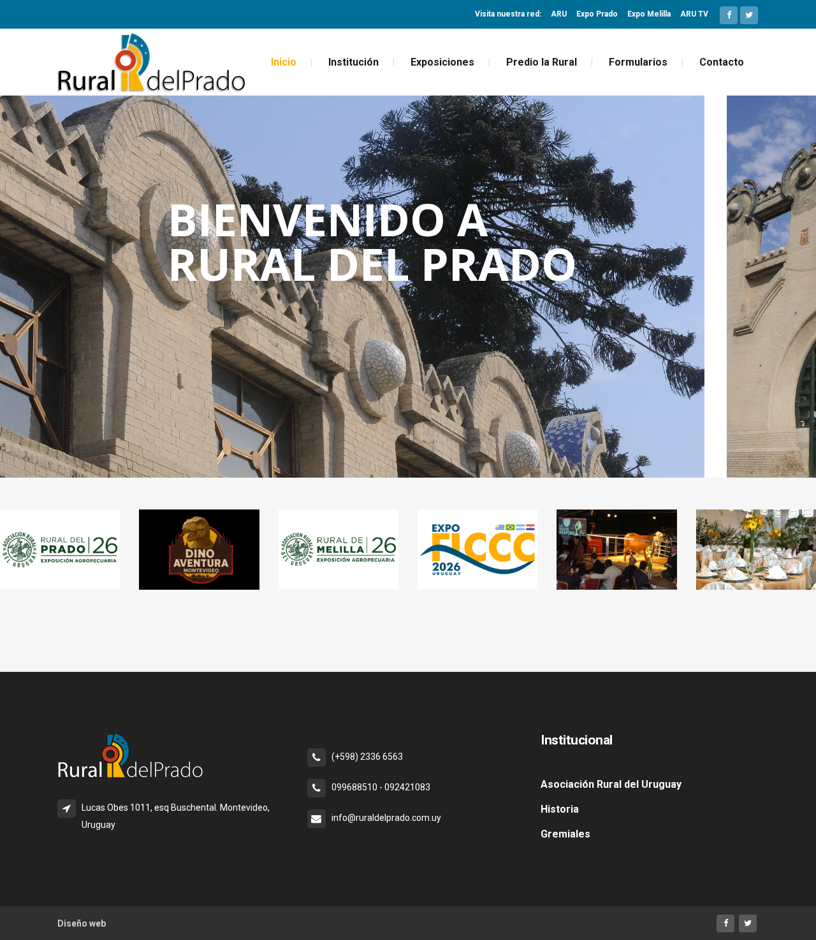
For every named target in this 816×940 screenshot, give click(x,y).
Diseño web (81, 923)
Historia (560, 809)
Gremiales (565, 834)
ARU (559, 14)
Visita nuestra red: (508, 14)
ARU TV (694, 14)
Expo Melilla (649, 14)
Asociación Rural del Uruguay (611, 784)
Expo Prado (597, 14)
